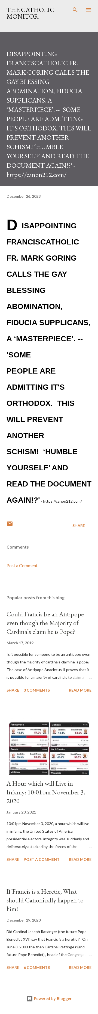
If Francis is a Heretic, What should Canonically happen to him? (45, 900)
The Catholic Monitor (30, 13)
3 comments (37, 690)
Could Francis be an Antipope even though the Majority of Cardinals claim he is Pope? (45, 623)
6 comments (37, 967)
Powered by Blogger (52, 998)
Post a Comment (22, 565)
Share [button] (78, 525)
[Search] (75, 10)
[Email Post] (10, 525)
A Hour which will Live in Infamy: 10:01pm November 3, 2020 (46, 792)
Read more (80, 690)
